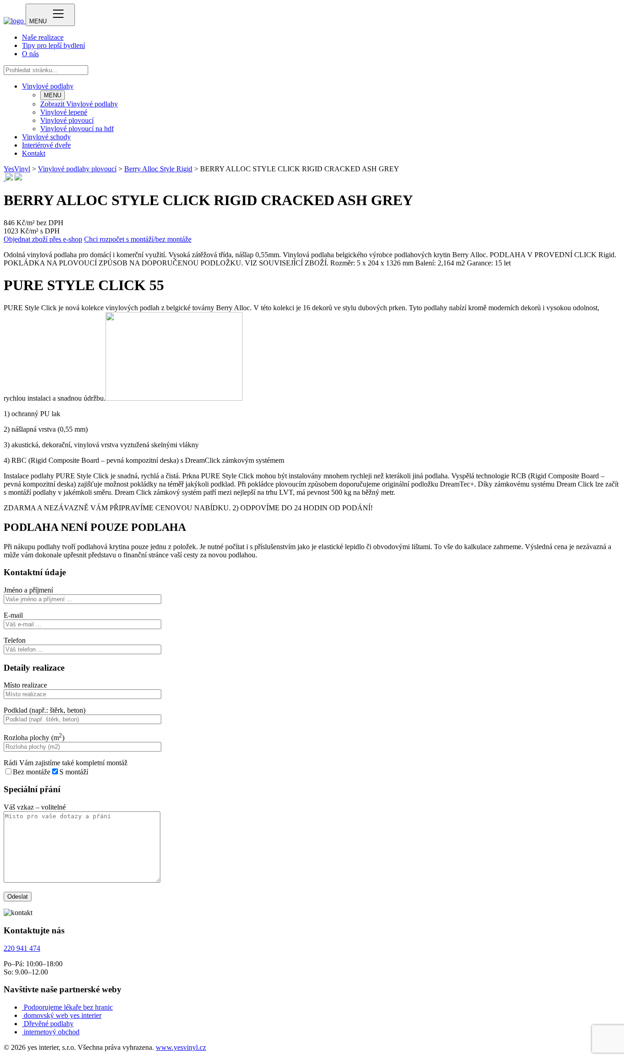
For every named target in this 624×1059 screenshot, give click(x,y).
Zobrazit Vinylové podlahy (79, 104)
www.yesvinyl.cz (181, 1047)
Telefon (15, 640)
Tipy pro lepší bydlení (53, 45)
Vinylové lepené (63, 112)
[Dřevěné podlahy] (23, 1023)
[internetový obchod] (23, 1032)
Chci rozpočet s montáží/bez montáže (137, 239)
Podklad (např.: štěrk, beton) (44, 710)
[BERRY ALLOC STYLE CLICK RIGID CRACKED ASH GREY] (4, 178)
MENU (52, 95)
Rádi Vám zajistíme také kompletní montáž (65, 763)
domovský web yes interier (62, 1015)
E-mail (13, 615)
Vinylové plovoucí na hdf (77, 128)
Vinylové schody (46, 137)
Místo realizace (25, 685)
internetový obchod (51, 1032)
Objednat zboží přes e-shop (43, 239)
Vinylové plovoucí (67, 120)
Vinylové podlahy (48, 86)
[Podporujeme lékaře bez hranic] (23, 1007)
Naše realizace (42, 37)
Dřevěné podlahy (49, 1023)
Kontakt (33, 153)
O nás (30, 54)
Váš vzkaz (35, 807)
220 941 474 (22, 948)
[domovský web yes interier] (23, 1015)
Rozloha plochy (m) (34, 737)
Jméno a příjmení (28, 590)
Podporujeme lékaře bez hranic (68, 1007)
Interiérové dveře (46, 145)
